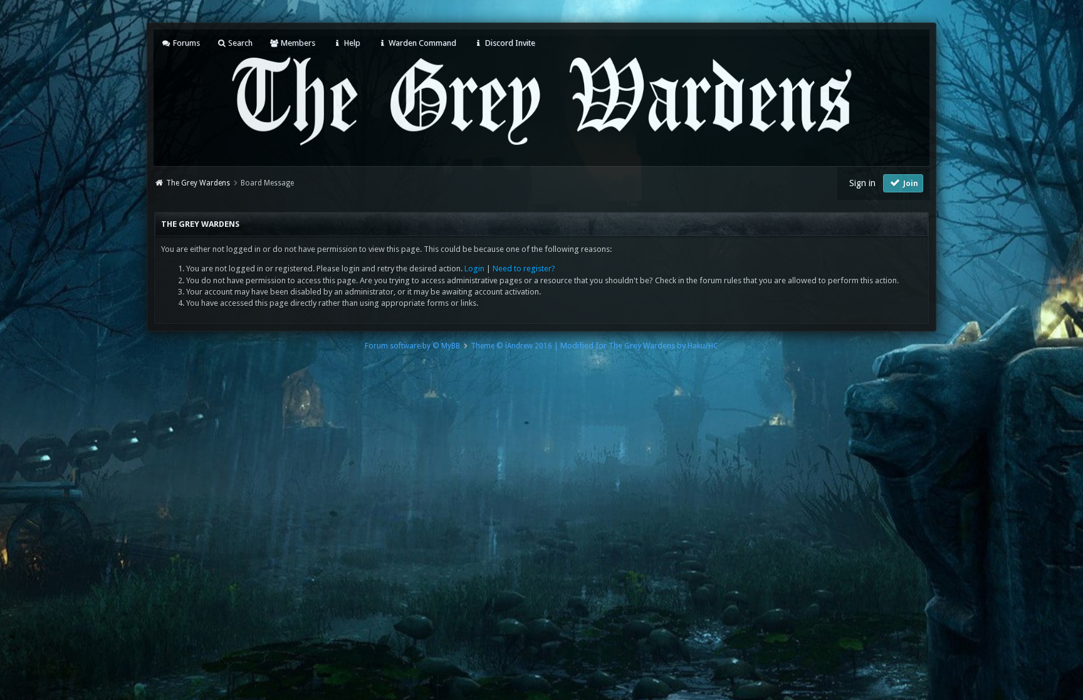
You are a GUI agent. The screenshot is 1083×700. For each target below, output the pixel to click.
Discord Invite (509, 43)
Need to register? (524, 268)
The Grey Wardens (198, 183)
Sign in (862, 183)
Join (909, 183)
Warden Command (421, 43)
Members (297, 43)
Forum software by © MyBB (412, 346)
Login (474, 268)
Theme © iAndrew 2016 (511, 346)
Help (351, 43)
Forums (185, 43)
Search (239, 43)
